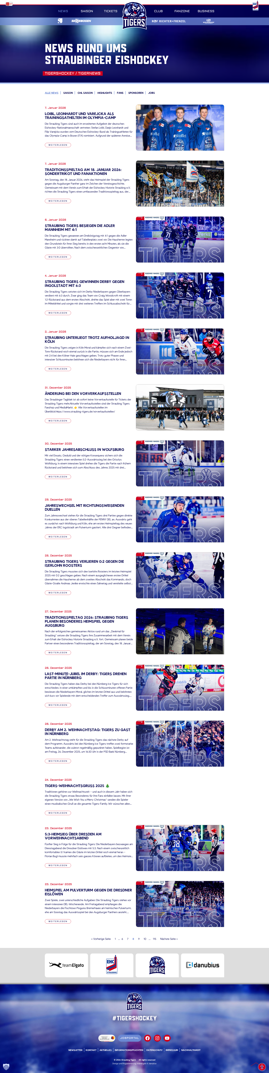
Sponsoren (135, 92)
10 (145, 938)
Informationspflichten (129, 1050)
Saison (87, 11)
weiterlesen (57, 145)
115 (154, 938)
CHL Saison (85, 92)
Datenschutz (154, 1050)
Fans (120, 92)
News (63, 11)
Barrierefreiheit (261, 1066)
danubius (152, 1063)
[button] (6, 1067)
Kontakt (91, 1050)
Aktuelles (106, 1050)
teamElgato (142, 1063)
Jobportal (129, 1038)
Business (206, 11)
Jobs (151, 92)
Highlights (105, 92)
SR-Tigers (134, 16)
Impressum (172, 1050)
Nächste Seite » (169, 938)
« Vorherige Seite (101, 938)
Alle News (51, 92)
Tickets (110, 11)
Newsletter (76, 1050)
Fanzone (182, 11)
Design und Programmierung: (125, 1063)
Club (158, 11)
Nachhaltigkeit (190, 1050)
